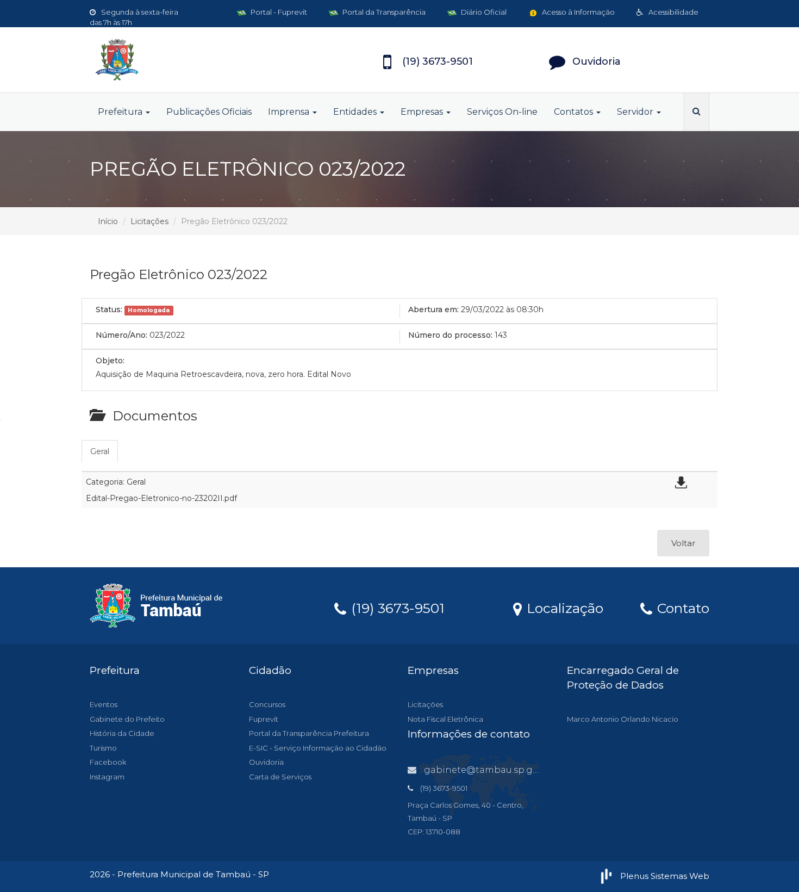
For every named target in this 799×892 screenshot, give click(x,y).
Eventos (103, 704)
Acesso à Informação (577, 12)
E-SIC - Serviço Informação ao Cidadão (317, 748)
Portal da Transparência (383, 12)
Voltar (683, 543)
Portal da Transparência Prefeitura (309, 733)
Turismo (103, 748)
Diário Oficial (483, 12)
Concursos (267, 704)
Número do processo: (450, 335)
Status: (109, 309)
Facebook (108, 762)
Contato (681, 607)
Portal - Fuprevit (278, 12)
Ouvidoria (266, 762)
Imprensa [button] (289, 112)
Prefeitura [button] (121, 112)
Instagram (107, 776)
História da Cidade (122, 733)
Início (108, 221)
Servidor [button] (636, 112)
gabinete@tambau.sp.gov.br (489, 770)
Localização (563, 607)
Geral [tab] (99, 451)
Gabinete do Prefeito (127, 719)
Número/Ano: (121, 335)
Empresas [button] (423, 112)
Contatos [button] (574, 112)
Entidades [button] (356, 112)
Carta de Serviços (280, 776)
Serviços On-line (502, 112)
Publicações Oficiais (209, 112)
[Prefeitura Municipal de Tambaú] (187, 60)
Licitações (149, 221)
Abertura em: (433, 309)
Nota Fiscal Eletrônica (445, 719)
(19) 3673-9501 (396, 607)
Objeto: (110, 361)
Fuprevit (263, 719)
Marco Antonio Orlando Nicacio (622, 719)
